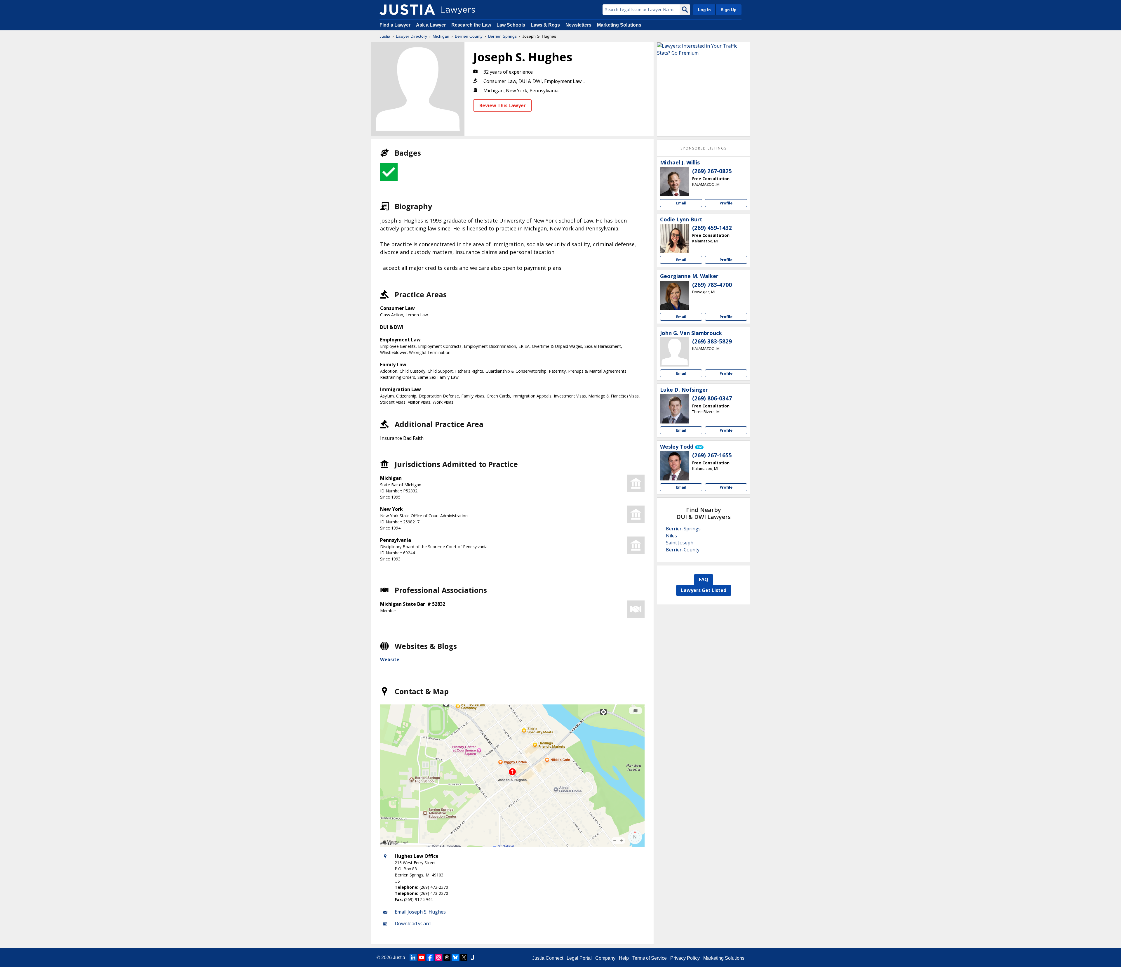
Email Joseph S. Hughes (420, 912)
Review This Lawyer (502, 105)
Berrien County (469, 36)
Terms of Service (649, 958)
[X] (463, 957)
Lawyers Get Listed (703, 590)
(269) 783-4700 (712, 285)
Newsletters (578, 24)
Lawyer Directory (411, 36)
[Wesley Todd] (674, 465)
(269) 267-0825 (712, 171)
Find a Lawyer (395, 24)
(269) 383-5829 (712, 341)
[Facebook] (430, 957)
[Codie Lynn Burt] (674, 238)
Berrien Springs (502, 36)
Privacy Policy (685, 958)
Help (624, 958)
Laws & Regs (545, 24)
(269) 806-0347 (712, 398)
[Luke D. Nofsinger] (674, 408)
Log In (704, 9)
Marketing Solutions (619, 24)
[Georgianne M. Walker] (674, 295)
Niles (671, 535)
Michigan (441, 36)
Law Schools (511, 24)
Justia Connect (547, 958)
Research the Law (471, 24)
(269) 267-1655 (712, 455)
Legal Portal (579, 958)
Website (389, 659)
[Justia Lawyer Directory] (407, 9)
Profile (726, 203)
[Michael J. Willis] (674, 181)
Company (605, 958)
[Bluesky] (455, 957)
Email (681, 203)
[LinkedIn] (413, 957)
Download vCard (413, 923)
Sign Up (729, 9)
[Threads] (446, 957)
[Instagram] (438, 957)
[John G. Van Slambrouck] (674, 352)
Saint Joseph (679, 542)
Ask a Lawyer (431, 24)
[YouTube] (421, 957)
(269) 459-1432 (712, 228)
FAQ (703, 579)
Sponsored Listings (703, 148)
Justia (385, 36)
